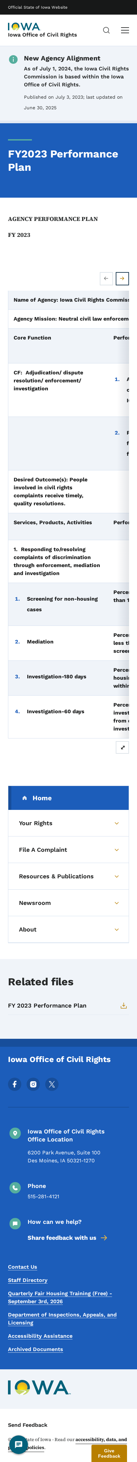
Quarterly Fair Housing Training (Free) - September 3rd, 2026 (60, 1297)
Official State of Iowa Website (38, 7)
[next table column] (122, 278)
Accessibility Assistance (40, 1336)
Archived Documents (35, 1349)
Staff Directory (28, 1280)
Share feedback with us (62, 1237)
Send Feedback (28, 1425)
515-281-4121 (43, 1196)
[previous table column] (106, 278)
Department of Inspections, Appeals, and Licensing (62, 1319)
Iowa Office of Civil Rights (42, 35)
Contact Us (22, 1267)
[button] (109, 1453)
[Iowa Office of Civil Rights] (24, 27)
